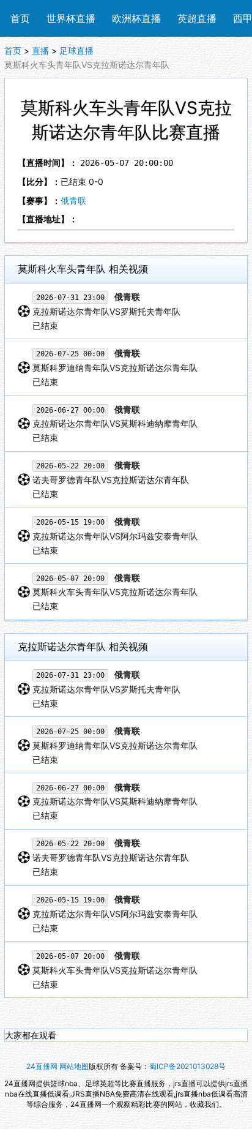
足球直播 (76, 50)
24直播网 (41, 1066)
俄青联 (73, 200)
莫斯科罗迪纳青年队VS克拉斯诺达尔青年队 (115, 367)
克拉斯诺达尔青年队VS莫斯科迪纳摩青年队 (115, 423)
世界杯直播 (70, 18)
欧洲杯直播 (136, 18)
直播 (40, 50)
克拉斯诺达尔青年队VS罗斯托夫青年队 (106, 311)
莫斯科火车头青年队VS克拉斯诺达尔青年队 (115, 592)
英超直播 (197, 18)
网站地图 (74, 1066)
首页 (20, 18)
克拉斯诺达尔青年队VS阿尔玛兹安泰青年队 (115, 536)
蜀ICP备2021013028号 (187, 1066)
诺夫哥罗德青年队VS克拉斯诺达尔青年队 (110, 479)
